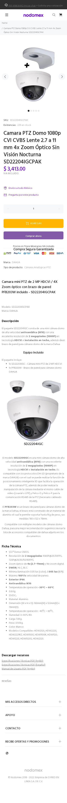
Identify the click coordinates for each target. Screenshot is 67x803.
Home (4, 23)
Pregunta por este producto (24, 195)
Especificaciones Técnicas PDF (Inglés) (22, 661)
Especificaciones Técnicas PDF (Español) (23, 665)
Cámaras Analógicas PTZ (37, 267)
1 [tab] (28, 111)
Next (61, 76)
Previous (5, 76)
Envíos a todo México (20, 188)
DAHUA (16, 262)
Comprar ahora (33, 236)
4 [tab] (36, 111)
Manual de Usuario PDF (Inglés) (18, 669)
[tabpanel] (33, 74)
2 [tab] (31, 111)
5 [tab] (38, 111)
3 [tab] (33, 111)
